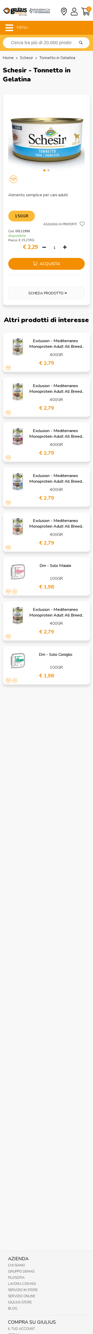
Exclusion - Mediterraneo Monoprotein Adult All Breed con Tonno (55, 481)
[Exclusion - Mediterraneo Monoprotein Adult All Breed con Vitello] (17, 436)
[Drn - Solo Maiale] (17, 571)
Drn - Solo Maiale (55, 565)
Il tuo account (21, 1329)
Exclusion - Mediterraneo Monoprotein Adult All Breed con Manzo (55, 391)
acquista (49, 264)
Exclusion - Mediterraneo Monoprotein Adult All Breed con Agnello (55, 346)
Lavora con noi (22, 1284)
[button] (44, 170)
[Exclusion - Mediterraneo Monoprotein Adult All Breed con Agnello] (17, 347)
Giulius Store (20, 1302)
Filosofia (16, 1277)
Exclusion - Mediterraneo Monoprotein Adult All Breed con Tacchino (55, 615)
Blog (12, 1308)
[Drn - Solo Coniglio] (17, 660)
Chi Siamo (16, 1265)
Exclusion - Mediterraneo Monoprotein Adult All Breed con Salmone (55, 526)
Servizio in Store (23, 1290)
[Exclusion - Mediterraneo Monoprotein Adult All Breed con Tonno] (17, 481)
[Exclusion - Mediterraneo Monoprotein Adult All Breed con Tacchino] (17, 615)
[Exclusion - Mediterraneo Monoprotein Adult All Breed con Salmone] (17, 526)
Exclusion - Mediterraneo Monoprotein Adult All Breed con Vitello (55, 436)
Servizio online (21, 1296)
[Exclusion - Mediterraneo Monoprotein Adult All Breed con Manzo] (17, 392)
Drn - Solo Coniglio (55, 654)
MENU (22, 27)
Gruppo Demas (21, 1271)
